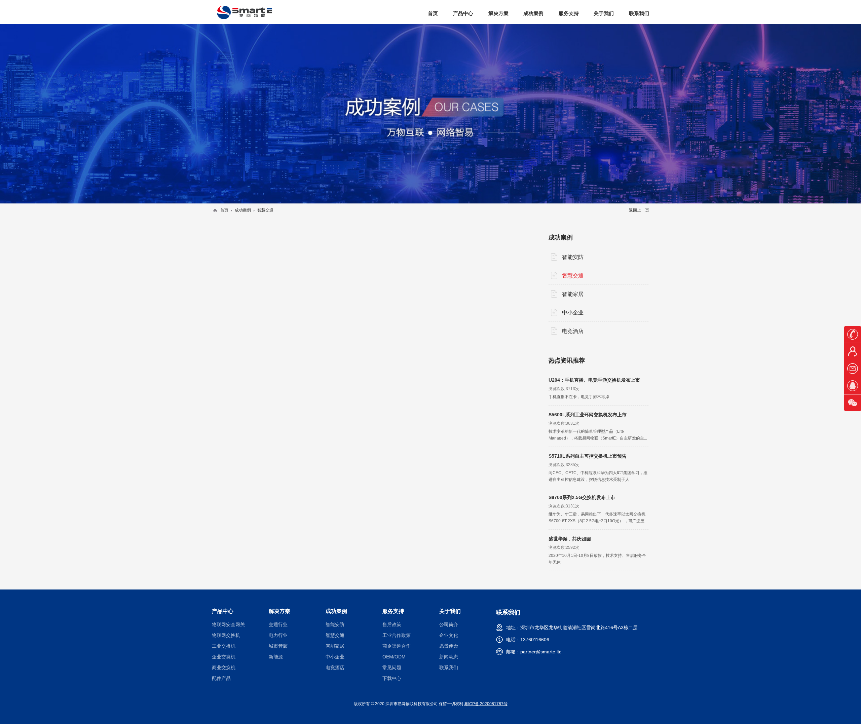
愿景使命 (448, 646)
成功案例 (533, 13)
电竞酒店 (573, 331)
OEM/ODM (394, 656)
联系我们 (639, 13)
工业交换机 (223, 646)
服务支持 (569, 13)
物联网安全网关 (228, 624)
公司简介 (448, 624)
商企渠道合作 (396, 646)
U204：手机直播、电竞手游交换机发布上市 (594, 380)
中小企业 (573, 312)
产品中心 (463, 13)
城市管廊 (278, 646)
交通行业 (278, 624)
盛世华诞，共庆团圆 (570, 538)
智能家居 (573, 294)
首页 (433, 13)
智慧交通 (573, 275)
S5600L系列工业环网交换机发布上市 (588, 414)
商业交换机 (223, 667)
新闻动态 (448, 656)
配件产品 (221, 678)
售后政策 (391, 624)
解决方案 (498, 13)
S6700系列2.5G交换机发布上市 (582, 497)
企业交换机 (223, 656)
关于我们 (604, 13)
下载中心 (391, 678)
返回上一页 (639, 210)
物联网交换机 (226, 635)
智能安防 (573, 257)
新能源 (276, 656)
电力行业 (278, 635)
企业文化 (448, 635)
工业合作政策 (396, 635)
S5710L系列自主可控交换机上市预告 (588, 456)
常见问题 (391, 667)
